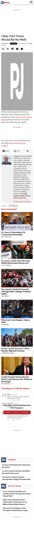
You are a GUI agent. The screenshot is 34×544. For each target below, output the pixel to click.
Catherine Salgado (7, 353)
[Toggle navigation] (31, 2)
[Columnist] (7, 160)
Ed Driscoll (5, 43)
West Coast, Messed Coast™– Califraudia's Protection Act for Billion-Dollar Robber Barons (15, 502)
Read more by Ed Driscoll (23, 201)
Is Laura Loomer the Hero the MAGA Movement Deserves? (15, 262)
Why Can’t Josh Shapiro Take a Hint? (15, 321)
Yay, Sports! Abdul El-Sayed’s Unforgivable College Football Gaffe (16, 291)
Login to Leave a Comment (17, 412)
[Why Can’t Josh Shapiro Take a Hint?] (17, 309)
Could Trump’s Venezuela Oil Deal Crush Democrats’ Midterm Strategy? (16, 379)
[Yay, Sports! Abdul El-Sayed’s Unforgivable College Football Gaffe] (17, 278)
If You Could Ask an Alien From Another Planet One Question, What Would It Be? (17, 494)
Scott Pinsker (6, 265)
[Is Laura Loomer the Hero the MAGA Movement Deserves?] (17, 249)
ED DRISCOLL (13, 206)
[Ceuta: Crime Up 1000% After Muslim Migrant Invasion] (17, 337)
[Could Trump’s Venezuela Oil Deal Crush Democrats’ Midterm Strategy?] (17, 366)
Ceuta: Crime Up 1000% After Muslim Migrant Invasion (15, 349)
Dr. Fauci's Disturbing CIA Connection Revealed (13, 233)
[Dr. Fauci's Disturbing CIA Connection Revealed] (17, 221)
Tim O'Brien (5, 296)
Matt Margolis (6, 237)
